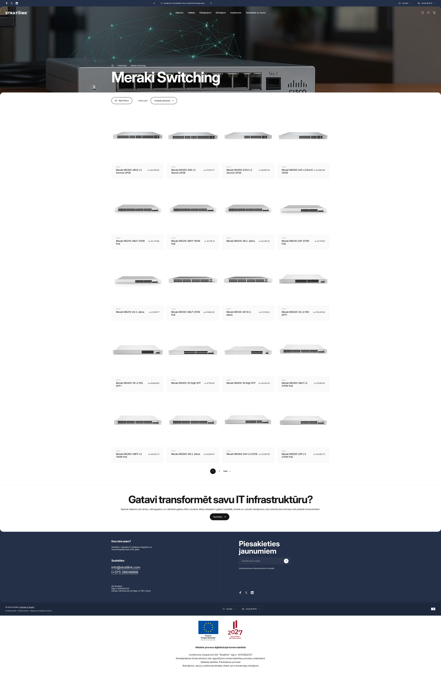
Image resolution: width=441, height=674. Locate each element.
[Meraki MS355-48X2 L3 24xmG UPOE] (137, 137)
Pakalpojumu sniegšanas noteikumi (41, 611)
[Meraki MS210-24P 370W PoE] (303, 208)
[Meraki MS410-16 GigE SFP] (248, 350)
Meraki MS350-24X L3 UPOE (242, 454)
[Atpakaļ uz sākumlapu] (112, 65)
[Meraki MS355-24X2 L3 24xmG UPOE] (248, 137)
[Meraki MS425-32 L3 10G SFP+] (303, 279)
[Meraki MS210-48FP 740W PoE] (193, 208)
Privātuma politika (23, 611)
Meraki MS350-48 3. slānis (185, 454)
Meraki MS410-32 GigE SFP (186, 383)
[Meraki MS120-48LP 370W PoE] (193, 279)
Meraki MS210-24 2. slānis (130, 312)
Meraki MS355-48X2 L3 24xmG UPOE (129, 171)
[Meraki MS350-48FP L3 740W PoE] (137, 421)
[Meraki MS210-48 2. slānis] (248, 208)
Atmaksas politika (11, 611)
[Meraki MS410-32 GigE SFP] (193, 350)
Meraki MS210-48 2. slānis (240, 241)
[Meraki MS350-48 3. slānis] (193, 421)
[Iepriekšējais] (154, 3)
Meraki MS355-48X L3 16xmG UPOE (183, 171)
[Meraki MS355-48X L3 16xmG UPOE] (193, 137)
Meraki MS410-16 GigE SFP (241, 383)
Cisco (118, 167)
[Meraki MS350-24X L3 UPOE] (248, 421)
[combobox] (405, 3)
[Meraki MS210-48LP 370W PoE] (137, 208)
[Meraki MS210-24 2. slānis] (137, 279)
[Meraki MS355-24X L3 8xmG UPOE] (303, 137)
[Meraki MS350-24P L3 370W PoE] (303, 421)
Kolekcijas (122, 65)
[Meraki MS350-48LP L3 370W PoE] (303, 350)
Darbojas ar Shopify (27, 607)
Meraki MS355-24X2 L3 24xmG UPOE (239, 171)
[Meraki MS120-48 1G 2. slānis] (248, 279)
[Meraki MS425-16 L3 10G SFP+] (137, 350)
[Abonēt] (286, 561)
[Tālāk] (210, 3)
